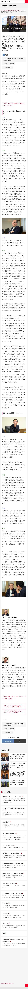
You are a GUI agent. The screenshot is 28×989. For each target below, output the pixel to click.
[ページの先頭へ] (26, 985)
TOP (2, 10)
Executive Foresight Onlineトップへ (7, 983)
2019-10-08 (5, 50)
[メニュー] (26, 1)
